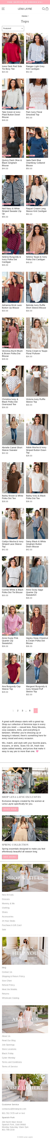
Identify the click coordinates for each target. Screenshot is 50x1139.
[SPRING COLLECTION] (25, 828)
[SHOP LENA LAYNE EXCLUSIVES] (25, 780)
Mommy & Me (8, 903)
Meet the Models (9, 989)
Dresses (6, 899)
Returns (5, 994)
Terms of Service (10, 1066)
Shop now (10, 809)
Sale (4, 929)
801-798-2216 (8, 1130)
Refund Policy (8, 985)
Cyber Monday (8, 1058)
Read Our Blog (8, 1040)
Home (24, 16)
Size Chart (7, 981)
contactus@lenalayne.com (14, 1109)
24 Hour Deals (8, 921)
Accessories (7, 916)
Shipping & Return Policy (13, 976)
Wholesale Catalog (10, 998)
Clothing (6, 908)
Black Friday (8, 1053)
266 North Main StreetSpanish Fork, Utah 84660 (14, 1123)
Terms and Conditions (12, 1062)
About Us (6, 1036)
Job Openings (8, 1045)
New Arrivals (8, 895)
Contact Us (7, 972)
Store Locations (9, 1049)
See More (10, 857)
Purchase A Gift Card (11, 925)
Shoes (5, 912)
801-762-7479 (8, 1113)
